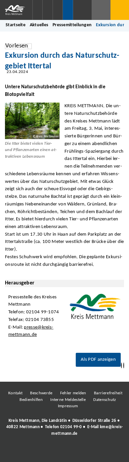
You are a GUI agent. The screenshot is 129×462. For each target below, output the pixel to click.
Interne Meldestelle (68, 400)
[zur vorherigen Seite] (121, 365)
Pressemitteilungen (72, 25)
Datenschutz (104, 400)
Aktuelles (39, 25)
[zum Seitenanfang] (123, 365)
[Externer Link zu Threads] (49, 451)
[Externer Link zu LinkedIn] (63, 451)
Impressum (68, 406)
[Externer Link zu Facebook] (19, 451)
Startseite (15, 25)
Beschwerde (41, 393)
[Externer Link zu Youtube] (78, 451)
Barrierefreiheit (108, 393)
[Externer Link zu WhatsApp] (93, 451)
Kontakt (15, 393)
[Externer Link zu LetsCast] (108, 451)
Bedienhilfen (31, 400)
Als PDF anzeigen (98, 359)
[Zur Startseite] (16, 10)
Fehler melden (73, 393)
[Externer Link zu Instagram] (34, 451)
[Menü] (119, 10)
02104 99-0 (71, 427)
